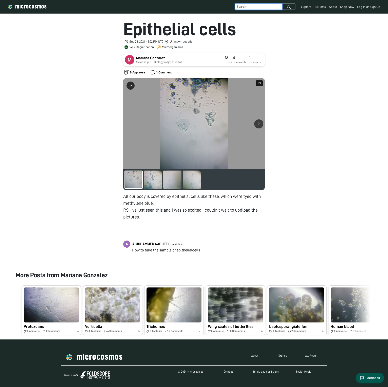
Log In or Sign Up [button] (368, 6)
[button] (51, 310)
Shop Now (347, 6)
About (333, 6)
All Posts (320, 6)
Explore (306, 6)
